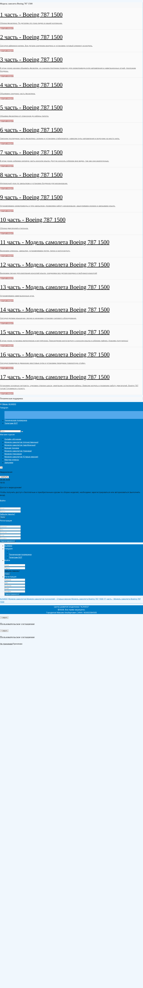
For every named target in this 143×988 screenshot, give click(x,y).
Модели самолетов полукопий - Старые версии (49, 599)
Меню (5, 404)
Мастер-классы (11, 460)
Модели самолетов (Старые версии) (21, 457)
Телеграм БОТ (11, 423)
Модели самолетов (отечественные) (21, 442)
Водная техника (11, 448)
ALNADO (12, 404)
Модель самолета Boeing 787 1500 (87, 599)
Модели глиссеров (13, 454)
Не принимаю (6, 644)
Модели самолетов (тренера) (18, 451)
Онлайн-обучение (12, 439)
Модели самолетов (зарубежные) (20, 445)
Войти (3, 517)
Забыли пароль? (7, 514)
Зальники (8, 462)
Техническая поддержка (15, 420)
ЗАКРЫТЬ (4, 477)
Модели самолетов (17, 599)
